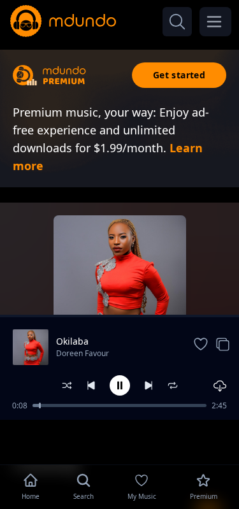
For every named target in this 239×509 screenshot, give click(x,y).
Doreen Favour (82, 353)
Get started (179, 75)
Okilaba (72, 341)
